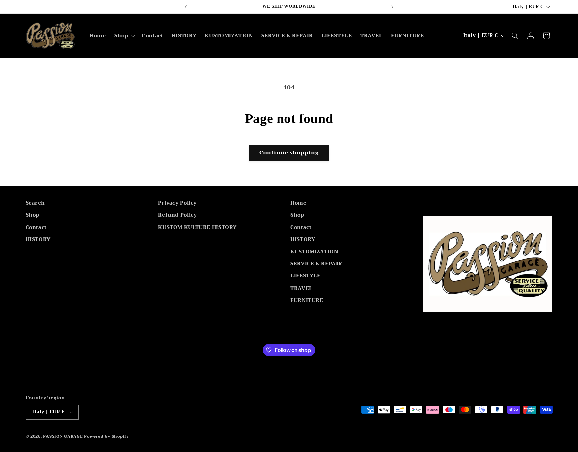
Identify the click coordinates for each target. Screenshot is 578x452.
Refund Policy (177, 215)
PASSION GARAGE (63, 436)
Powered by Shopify (106, 436)
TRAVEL (301, 288)
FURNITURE (306, 300)
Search (35, 203)
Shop (33, 215)
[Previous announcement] (185, 6)
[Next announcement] (392, 6)
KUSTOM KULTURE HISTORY (197, 227)
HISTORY (38, 239)
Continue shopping (289, 152)
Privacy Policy (177, 203)
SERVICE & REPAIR (316, 263)
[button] (123, 35)
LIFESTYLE (305, 275)
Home (298, 203)
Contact (36, 227)
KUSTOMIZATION (314, 251)
